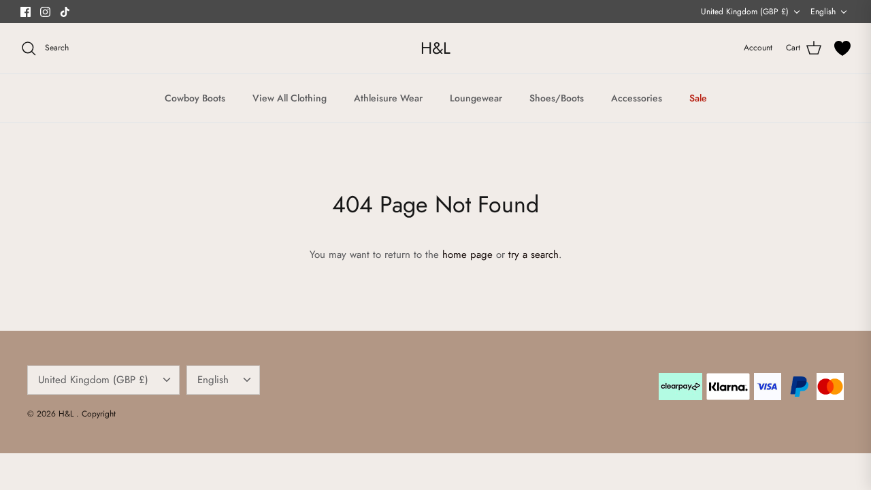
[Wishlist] (842, 48)
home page (467, 254)
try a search (533, 254)
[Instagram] (45, 12)
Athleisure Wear (388, 98)
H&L (67, 414)
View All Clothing (289, 98)
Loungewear (476, 98)
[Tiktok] (65, 12)
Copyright (99, 414)
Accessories (636, 98)
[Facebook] (25, 12)
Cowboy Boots (195, 98)
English (823, 11)
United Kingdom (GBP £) (745, 11)
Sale (698, 98)
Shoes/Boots (556, 98)
